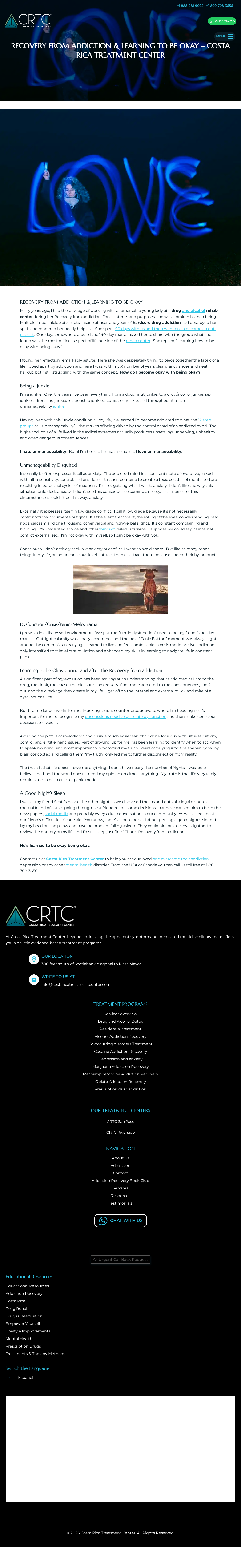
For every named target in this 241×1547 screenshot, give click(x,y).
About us (120, 1158)
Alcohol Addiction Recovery (120, 1036)
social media (56, 813)
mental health (79, 865)
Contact (120, 1173)
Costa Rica (56, 859)
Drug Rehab (17, 1308)
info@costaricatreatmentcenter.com (76, 984)
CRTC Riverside (120, 1132)
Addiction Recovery (24, 1293)
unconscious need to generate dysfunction (125, 716)
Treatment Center (86, 859)
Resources (120, 1195)
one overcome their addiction (181, 859)
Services (120, 1188)
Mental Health (19, 1338)
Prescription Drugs (23, 1346)
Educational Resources (27, 1286)
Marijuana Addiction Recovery (120, 1066)
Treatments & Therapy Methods (35, 1354)
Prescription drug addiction (120, 1089)
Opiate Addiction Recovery (120, 1081)
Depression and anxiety (120, 1059)
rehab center (138, 340)
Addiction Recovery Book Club (120, 1180)
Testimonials (120, 1203)
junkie (59, 406)
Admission (120, 1165)
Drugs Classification (24, 1316)
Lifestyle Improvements (28, 1331)
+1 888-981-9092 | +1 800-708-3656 (205, 6)
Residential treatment (120, 1029)
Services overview (120, 1014)
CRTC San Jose (120, 1121)
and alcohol (193, 310)
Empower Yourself (23, 1323)
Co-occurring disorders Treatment (120, 1044)
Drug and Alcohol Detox (120, 1021)
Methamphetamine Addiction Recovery (120, 1074)
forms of (107, 529)
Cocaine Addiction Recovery (120, 1051)
